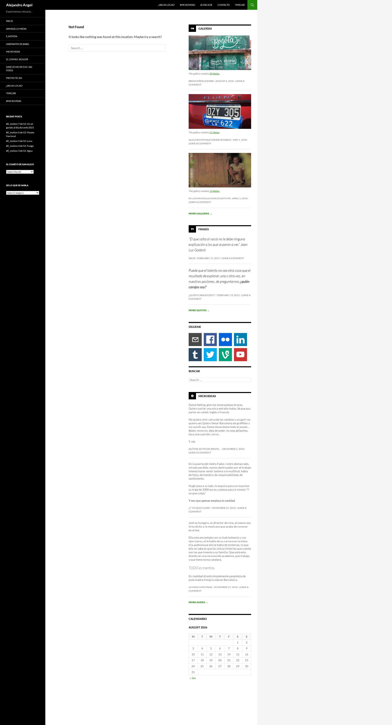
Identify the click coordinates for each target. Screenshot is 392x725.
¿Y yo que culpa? (199, 507)
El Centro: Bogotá (17, 59)
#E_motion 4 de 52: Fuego (20, 145)
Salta (192, 258)
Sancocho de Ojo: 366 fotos (19, 69)
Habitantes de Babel (17, 44)
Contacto (224, 4)
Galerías (205, 28)
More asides (198, 602)
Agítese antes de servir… (205, 448)
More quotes (199, 310)
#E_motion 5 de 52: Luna (19, 141)
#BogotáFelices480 (201, 80)
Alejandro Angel (19, 5)
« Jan (193, 678)
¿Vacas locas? (166, 4)
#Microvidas (187, 4)
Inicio (9, 21)
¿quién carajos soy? (202, 295)
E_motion (11, 36)
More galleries (200, 213)
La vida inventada (200, 587)
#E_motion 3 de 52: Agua (19, 150)
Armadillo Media (16, 28)
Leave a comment (200, 143)
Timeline (240, 4)
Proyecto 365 (14, 78)
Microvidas (13, 51)
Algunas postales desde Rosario (210, 139)
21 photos (214, 132)
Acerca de (206, 4)
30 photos (214, 73)
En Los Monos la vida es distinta (210, 198)
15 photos (214, 191)
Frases (203, 229)
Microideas (207, 396)
